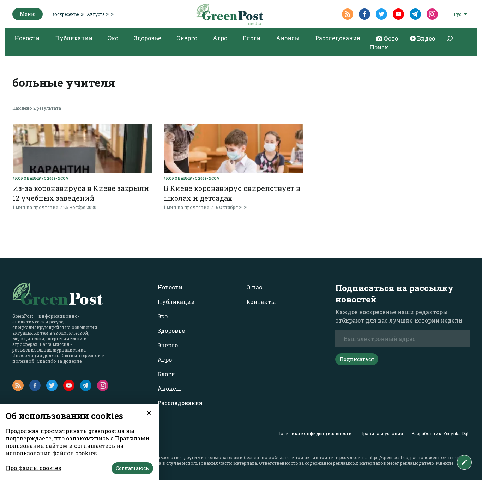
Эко (113, 38)
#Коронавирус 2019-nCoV (41, 178)
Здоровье (147, 38)
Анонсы (288, 38)
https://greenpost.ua (388, 457)
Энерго (187, 38)
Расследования (337, 38)
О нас (254, 287)
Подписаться (356, 359)
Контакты (261, 301)
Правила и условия (381, 433)
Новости (27, 38)
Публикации (73, 38)
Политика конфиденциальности (314, 433)
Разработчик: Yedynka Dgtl (440, 433)
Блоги (251, 38)
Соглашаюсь (132, 468)
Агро (220, 38)
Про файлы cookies (33, 468)
